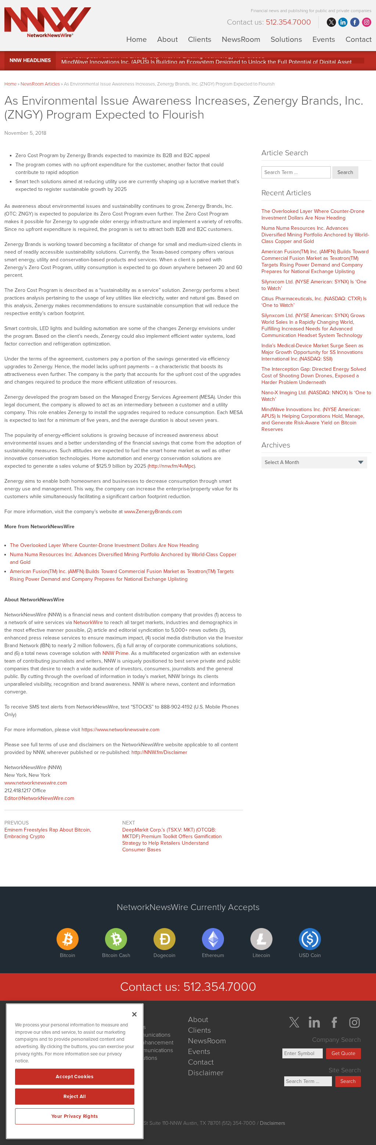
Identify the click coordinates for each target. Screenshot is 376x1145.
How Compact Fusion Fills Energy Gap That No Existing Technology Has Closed (162, 60)
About (167, 39)
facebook (354, 22)
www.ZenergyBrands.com (153, 511)
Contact (359, 39)
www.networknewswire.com (35, 783)
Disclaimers (272, 1123)
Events (323, 39)
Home (136, 39)
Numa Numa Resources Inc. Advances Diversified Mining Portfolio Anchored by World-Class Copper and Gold (315, 234)
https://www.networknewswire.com (120, 730)
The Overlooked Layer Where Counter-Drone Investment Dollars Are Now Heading (104, 545)
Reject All (75, 1096)
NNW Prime (115, 653)
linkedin (343, 22)
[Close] (134, 1014)
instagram (366, 22)
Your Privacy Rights (74, 1116)
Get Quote (343, 1053)
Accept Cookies (74, 1077)
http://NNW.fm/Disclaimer (159, 752)
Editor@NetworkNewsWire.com (39, 798)
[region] (75, 1071)
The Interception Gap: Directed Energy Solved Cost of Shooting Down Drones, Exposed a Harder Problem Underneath (313, 375)
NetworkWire (88, 622)
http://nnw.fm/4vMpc (171, 466)
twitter (331, 22)
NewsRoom (241, 39)
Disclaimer (206, 1072)
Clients (200, 39)
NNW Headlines (30, 60)
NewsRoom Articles (40, 84)
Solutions (286, 39)
